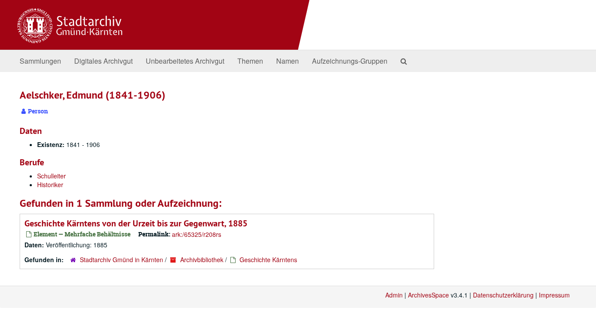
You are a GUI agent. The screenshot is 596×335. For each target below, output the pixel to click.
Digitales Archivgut (103, 61)
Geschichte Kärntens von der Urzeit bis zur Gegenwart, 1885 (135, 223)
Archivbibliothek (201, 259)
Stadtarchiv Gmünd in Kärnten (121, 259)
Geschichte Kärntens (268, 259)
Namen (287, 61)
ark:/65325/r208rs (196, 234)
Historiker (50, 184)
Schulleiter (51, 175)
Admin (394, 295)
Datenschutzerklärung (503, 295)
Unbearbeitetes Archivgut (185, 61)
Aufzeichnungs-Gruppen (349, 61)
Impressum (554, 295)
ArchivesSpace (428, 295)
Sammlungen (40, 61)
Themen (250, 61)
